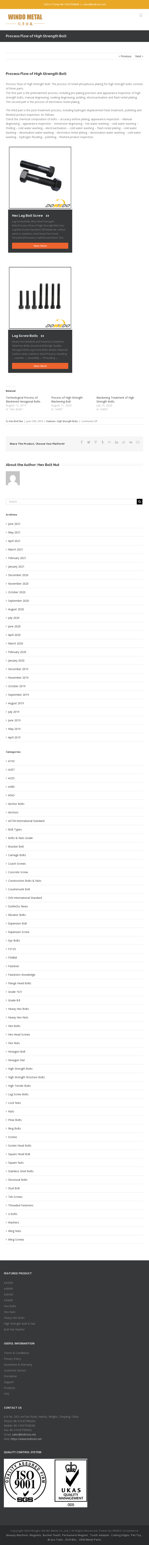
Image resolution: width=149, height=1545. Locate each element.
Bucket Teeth (52, 1535)
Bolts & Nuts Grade (20, 838)
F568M (12, 957)
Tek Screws (15, 1197)
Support (9, 1382)
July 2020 (13, 618)
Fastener (51, 421)
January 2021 (16, 566)
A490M (8, 1288)
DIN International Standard (25, 898)
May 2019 (14, 729)
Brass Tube (55, 1539)
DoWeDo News (18, 906)
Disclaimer (10, 1376)
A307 (11, 769)
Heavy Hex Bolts (18, 1009)
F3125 (12, 949)
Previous (126, 56)
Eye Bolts (14, 940)
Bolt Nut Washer (14, 1329)
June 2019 (14, 720)
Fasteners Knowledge (21, 974)
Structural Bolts (18, 1180)
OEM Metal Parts (90, 1539)
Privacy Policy (12, 1359)
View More (40, 246)
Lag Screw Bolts (18, 1094)
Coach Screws (17, 863)
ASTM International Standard (26, 821)
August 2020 (16, 609)
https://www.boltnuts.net (26, 1439)
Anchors (13, 812)
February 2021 (17, 558)
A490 (11, 787)
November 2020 (18, 583)
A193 (11, 761)
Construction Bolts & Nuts (24, 880)
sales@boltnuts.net (94, 4)
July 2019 (13, 712)
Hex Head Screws (19, 1034)
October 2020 (16, 592)
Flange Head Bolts (19, 983)
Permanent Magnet (75, 1535)
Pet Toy (136, 1535)
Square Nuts (16, 1162)
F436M (8, 1300)
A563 (11, 795)
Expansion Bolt (17, 923)
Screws (12, 1137)
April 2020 (14, 635)
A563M (8, 1294)
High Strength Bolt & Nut (19, 1323)
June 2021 (14, 524)
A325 (11, 778)
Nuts (11, 1111)
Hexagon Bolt (16, 1051)
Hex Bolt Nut (16, 421)
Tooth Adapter (100, 1535)
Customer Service (15, 1370)
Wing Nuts (14, 1231)
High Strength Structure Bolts (26, 1077)
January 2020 (16, 660)
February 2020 (17, 652)
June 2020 (14, 626)
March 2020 (15, 643)
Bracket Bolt (16, 846)
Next (138, 56)
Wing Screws (16, 1239)
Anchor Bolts (16, 804)
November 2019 (18, 677)
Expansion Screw (18, 932)
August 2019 (16, 703)
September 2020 (18, 601)
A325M (8, 1283)
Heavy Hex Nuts (18, 1017)
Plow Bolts (15, 1120)
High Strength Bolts (67, 421)
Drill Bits (71, 1539)
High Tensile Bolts (19, 1086)
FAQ (6, 1393)
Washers (13, 1222)
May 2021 (14, 532)
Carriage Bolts (17, 855)
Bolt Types (15, 829)
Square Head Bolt (19, 1154)
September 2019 (18, 694)
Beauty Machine (17, 1535)
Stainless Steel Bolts (21, 1171)
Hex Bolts (14, 1026)
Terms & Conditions (16, 1353)
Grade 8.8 (14, 1000)
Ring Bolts (14, 1128)
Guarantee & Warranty (18, 1364)
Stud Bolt (14, 1188)
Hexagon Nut (16, 1060)
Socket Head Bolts (19, 1145)
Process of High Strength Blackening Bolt (67, 399)
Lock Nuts (14, 1103)
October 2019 (16, 686)
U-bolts (12, 1214)
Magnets (35, 1535)
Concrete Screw (18, 872)
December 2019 (18, 669)
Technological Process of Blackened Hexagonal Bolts (23, 399)
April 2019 (14, 737)
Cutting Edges (120, 1535)
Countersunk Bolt (19, 889)
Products (9, 1388)
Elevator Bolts (17, 915)
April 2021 (14, 541)
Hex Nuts (14, 1043)
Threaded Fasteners (20, 1205)
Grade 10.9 (15, 992)
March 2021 (15, 549)
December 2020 (18, 575)
